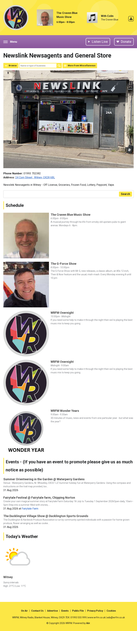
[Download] (131, 19)
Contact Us (37, 610)
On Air (24, 610)
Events (65, 610)
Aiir (88, 623)
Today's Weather (22, 536)
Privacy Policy (95, 610)
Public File (78, 610)
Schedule (15, 205)
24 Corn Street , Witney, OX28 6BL (35, 177)
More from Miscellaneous (81, 65)
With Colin (107, 16)
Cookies (111, 610)
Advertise (52, 610)
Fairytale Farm (30, 508)
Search (59, 65)
